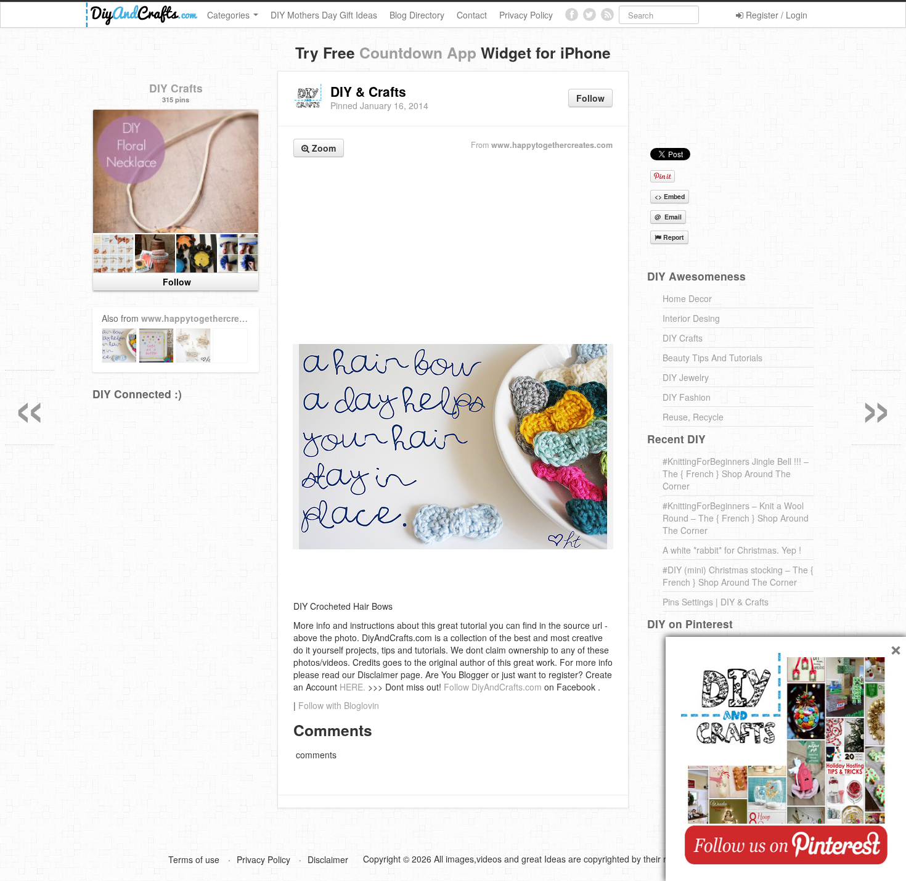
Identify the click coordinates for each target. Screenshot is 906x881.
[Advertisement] (453, 252)
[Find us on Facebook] (571, 14)
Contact (472, 15)
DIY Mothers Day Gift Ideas (324, 15)
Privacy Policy (526, 15)
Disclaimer (328, 859)
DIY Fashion (687, 397)
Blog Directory (417, 15)
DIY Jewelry (686, 377)
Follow (590, 98)
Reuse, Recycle (693, 417)
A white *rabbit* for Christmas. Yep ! (732, 550)
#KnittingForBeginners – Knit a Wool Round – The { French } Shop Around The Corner (736, 517)
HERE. (352, 687)
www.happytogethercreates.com (552, 144)
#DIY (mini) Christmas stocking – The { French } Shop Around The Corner (738, 575)
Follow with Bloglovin (338, 705)
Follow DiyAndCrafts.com (493, 687)
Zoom (322, 148)
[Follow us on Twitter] (589, 14)
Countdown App (417, 52)
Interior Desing (691, 318)
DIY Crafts (176, 88)
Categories (229, 15)
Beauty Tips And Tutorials (712, 357)
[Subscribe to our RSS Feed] (607, 14)
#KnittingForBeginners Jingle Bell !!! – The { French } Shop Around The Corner (736, 473)
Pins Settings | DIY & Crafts (716, 602)
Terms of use (193, 859)
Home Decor (687, 298)
